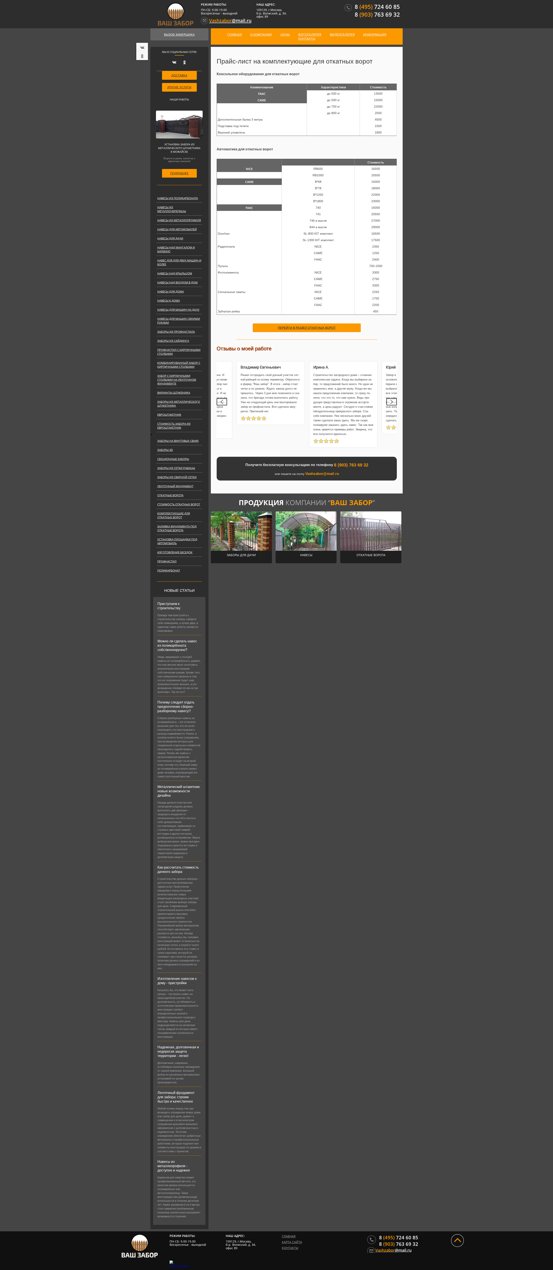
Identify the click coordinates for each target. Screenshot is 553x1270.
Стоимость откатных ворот (178, 504)
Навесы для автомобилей (177, 229)
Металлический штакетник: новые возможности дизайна (178, 791)
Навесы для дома (170, 291)
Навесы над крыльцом (174, 273)
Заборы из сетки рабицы (176, 468)
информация (374, 35)
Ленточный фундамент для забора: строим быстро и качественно (175, 1097)
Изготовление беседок (174, 552)
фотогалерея (309, 35)
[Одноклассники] (143, 56)
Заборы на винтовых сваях (178, 441)
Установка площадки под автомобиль (177, 541)
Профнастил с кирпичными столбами (178, 352)
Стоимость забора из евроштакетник (174, 426)
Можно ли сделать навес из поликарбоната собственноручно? (177, 645)
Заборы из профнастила (176, 332)
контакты (306, 39)
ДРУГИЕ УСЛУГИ (179, 87)
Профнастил (166, 561)
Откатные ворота (170, 495)
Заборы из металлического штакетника (178, 403)
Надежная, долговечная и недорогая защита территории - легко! (178, 1051)
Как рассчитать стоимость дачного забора (178, 870)
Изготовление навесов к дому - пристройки (177, 981)
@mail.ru (230, 21)
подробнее (179, 173)
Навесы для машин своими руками (178, 321)
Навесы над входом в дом (177, 282)
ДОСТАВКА (179, 75)
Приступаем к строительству (168, 606)
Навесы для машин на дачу (178, 310)
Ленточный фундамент (175, 486)
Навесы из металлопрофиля (179, 220)
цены (285, 35)
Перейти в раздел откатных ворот (307, 327)
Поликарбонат (168, 570)
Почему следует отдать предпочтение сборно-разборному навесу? (175, 706)
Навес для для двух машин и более (179, 262)
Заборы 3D (165, 450)
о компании (261, 35)
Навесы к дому (168, 300)
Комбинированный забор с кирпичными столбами (178, 365)
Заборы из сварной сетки (177, 477)
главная (234, 35)
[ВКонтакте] (143, 47)
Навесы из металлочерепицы (171, 209)
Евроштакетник (169, 415)
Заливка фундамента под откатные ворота (177, 528)
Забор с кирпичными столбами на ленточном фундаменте (176, 379)
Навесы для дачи (170, 238)
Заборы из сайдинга (173, 341)
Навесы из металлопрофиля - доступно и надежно (173, 1166)
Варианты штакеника (173, 393)
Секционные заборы (173, 459)
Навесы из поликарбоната (177, 198)
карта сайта (292, 1242)
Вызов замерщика (179, 34)
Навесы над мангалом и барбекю (176, 249)
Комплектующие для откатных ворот (173, 515)
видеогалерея (342, 35)
